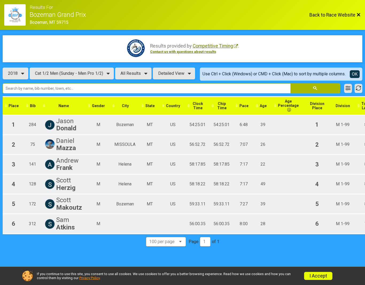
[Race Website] (17, 15)
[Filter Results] (348, 88)
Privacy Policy (89, 278)
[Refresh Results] (358, 88)
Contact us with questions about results (183, 52)
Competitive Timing (213, 46)
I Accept (318, 276)
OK (355, 74)
